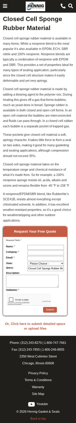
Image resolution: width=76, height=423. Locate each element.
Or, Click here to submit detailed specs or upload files (35, 326)
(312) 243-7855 (29, 349)
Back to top (38, 418)
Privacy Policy (38, 373)
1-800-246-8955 (53, 349)
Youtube (41, 404)
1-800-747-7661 (55, 342)
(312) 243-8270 (31, 342)
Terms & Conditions (38, 380)
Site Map (38, 394)
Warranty (38, 387)
